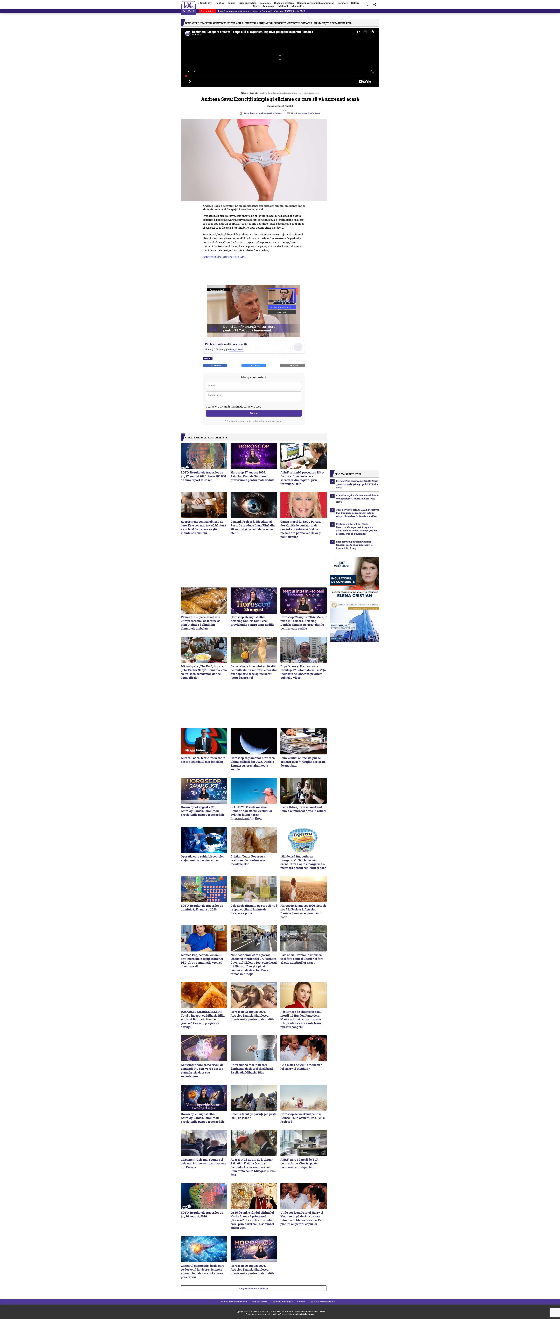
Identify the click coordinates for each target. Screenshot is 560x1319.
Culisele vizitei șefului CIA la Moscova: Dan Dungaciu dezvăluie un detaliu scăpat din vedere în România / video (357, 513)
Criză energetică (247, 2)
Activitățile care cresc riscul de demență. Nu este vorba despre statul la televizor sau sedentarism (202, 1070)
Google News (236, 349)
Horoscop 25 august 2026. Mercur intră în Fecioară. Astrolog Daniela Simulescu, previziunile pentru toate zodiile (303, 622)
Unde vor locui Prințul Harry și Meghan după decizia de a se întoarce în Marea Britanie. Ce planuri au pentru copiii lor (301, 1218)
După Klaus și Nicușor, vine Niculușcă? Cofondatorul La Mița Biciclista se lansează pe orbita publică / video (303, 671)
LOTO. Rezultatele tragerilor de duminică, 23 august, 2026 (202, 907)
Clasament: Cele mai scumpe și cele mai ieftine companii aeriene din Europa (203, 1163)
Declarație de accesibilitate (322, 1301)
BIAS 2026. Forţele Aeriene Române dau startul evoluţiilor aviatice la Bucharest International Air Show (251, 812)
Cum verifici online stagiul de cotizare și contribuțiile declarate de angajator (303, 761)
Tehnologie (269, 5)
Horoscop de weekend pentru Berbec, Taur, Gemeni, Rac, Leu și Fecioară (303, 1117)
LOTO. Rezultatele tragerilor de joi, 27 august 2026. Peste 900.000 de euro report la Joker (203, 476)
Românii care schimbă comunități (315, 2)
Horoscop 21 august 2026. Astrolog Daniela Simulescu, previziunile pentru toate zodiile (202, 1117)
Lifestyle (254, 93)
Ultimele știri (205, 2)
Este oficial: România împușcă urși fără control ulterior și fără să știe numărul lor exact (301, 958)
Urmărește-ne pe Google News (305, 113)
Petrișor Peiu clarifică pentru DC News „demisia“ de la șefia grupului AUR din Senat (257, 11)
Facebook (217, 365)
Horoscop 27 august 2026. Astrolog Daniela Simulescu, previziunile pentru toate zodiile (252, 476)
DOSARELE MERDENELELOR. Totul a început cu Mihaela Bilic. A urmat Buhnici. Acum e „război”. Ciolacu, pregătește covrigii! (203, 1019)
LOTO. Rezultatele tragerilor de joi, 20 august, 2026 (202, 1214)
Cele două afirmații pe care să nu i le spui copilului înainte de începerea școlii (254, 909)
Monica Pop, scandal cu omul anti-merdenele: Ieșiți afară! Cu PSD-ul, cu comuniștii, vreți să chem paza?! (202, 960)
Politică (220, 2)
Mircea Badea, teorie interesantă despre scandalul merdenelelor (203, 759)
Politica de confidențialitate (234, 1301)
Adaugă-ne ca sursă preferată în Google (262, 113)
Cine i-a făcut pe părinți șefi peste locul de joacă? (253, 1116)
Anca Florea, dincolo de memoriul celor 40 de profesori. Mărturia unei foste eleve (357, 498)
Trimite (254, 413)
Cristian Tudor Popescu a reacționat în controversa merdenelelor (248, 860)
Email (295, 365)
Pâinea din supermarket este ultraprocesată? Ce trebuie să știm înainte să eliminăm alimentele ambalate (200, 622)
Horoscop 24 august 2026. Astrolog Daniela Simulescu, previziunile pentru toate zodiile (202, 810)
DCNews (188, 8)
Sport (256, 5)
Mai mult (298, 5)
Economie (265, 2)
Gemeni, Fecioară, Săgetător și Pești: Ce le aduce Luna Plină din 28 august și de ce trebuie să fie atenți (253, 527)
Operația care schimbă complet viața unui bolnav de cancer (202, 858)
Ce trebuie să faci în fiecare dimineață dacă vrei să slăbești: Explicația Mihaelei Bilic (252, 1068)
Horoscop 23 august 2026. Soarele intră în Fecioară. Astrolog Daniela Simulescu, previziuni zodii (303, 911)
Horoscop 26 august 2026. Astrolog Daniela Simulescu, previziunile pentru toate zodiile (252, 620)
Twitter (256, 365)
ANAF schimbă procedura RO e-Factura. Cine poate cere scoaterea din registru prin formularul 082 (302, 478)
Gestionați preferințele (282, 1301)
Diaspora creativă (284, 2)
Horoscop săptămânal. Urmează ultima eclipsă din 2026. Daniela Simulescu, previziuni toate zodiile (253, 763)
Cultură (355, 2)
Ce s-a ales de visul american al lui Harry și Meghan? (301, 1066)
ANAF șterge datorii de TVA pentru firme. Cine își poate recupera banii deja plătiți (299, 1163)
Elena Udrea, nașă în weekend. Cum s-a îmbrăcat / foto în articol (303, 809)
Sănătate (343, 2)
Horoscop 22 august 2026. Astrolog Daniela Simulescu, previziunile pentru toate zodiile (252, 1015)
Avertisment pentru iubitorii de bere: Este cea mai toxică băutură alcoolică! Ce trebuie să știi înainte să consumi (203, 527)
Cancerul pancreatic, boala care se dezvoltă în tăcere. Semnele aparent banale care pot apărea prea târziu (202, 1271)
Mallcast (283, 5)
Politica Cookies (259, 1301)
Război (231, 2)
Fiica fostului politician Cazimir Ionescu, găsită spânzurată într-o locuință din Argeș (354, 545)
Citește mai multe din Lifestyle (253, 1288)
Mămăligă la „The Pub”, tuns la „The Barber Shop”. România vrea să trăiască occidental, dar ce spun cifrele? (204, 671)
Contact (301, 1301)
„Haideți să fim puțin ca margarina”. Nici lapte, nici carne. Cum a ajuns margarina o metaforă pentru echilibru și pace (303, 862)
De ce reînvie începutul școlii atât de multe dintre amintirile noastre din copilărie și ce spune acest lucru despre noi (254, 671)
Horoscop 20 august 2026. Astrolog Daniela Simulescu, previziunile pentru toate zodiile (252, 1269)
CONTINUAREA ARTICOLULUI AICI (224, 257)
